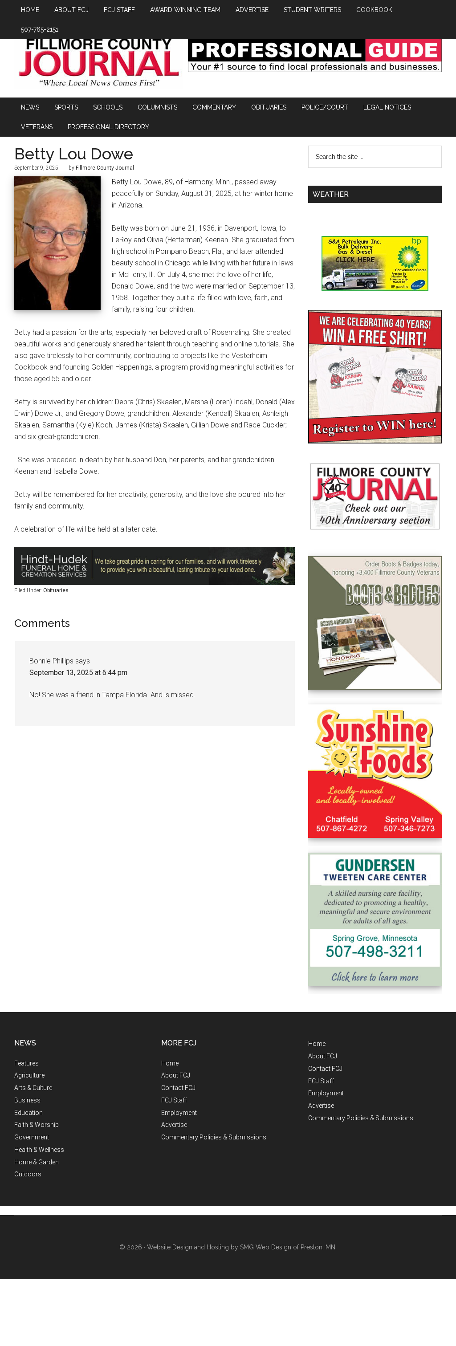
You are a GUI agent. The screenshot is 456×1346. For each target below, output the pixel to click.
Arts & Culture (33, 1087)
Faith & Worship (36, 1124)
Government (31, 1137)
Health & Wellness (39, 1149)
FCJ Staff (174, 1100)
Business (27, 1100)
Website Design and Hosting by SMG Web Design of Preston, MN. (242, 1247)
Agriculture (29, 1075)
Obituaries (56, 590)
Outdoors (27, 1174)
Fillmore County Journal (98, 63)
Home (170, 1063)
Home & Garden (36, 1162)
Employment (179, 1112)
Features (26, 1063)
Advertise (174, 1124)
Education (28, 1112)
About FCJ (175, 1075)
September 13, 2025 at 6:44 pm (78, 672)
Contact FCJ (178, 1087)
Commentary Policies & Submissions (213, 1137)
